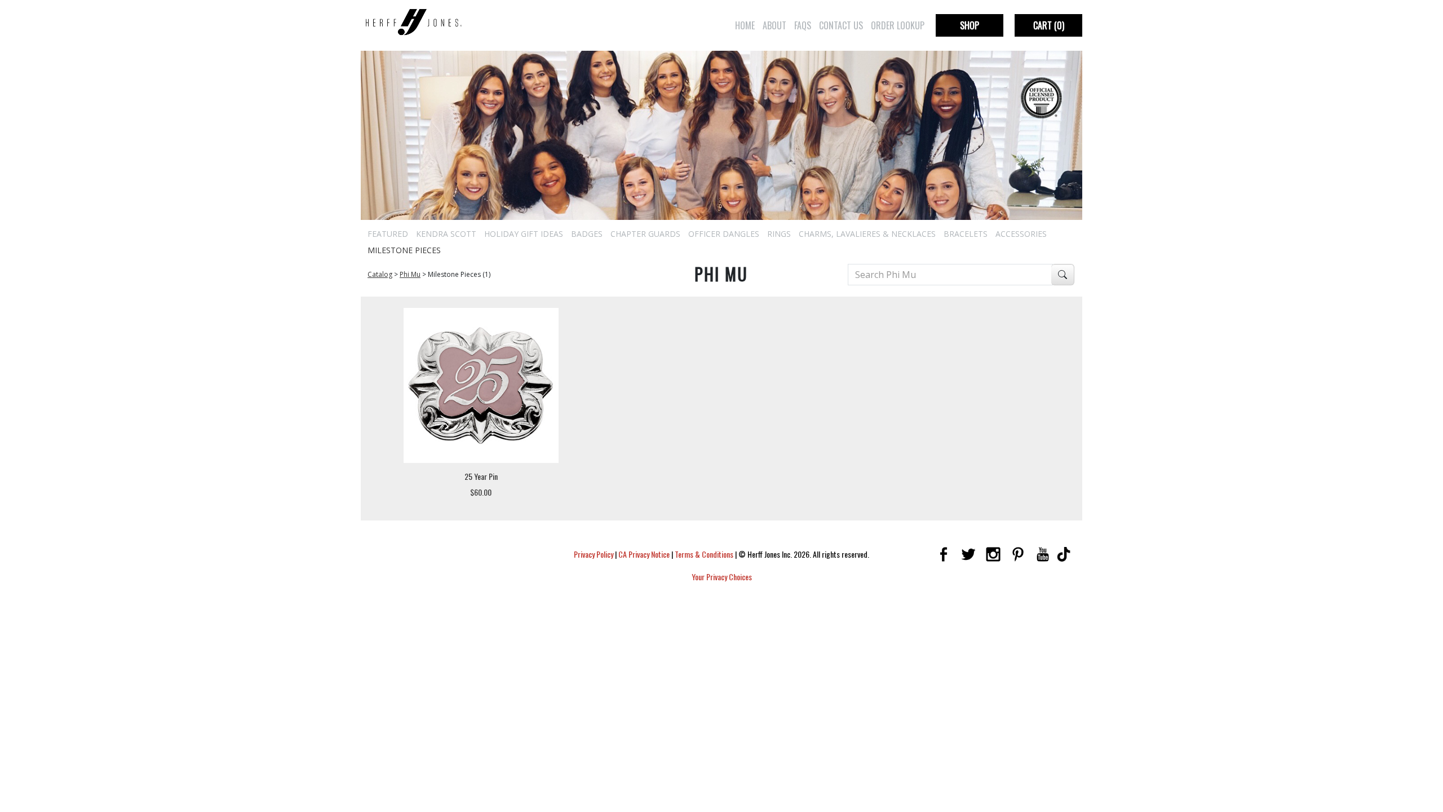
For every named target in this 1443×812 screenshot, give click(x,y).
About (774, 25)
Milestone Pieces (404, 250)
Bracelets (966, 233)
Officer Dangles (723, 233)
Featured (388, 233)
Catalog (380, 274)
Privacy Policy (593, 554)
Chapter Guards (645, 233)
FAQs (802, 25)
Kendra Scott (446, 233)
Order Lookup (897, 25)
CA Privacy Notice (644, 554)
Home (745, 25)
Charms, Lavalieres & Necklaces (867, 233)
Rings (779, 233)
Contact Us (841, 25)
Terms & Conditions (704, 554)
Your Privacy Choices (722, 576)
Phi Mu (410, 274)
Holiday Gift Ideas (523, 233)
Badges (587, 233)
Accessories (1021, 233)
